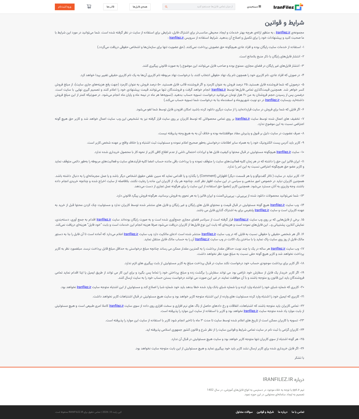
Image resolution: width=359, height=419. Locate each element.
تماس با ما (298, 412)
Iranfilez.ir (283, 32)
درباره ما (283, 412)
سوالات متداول (244, 412)
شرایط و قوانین (265, 412)
